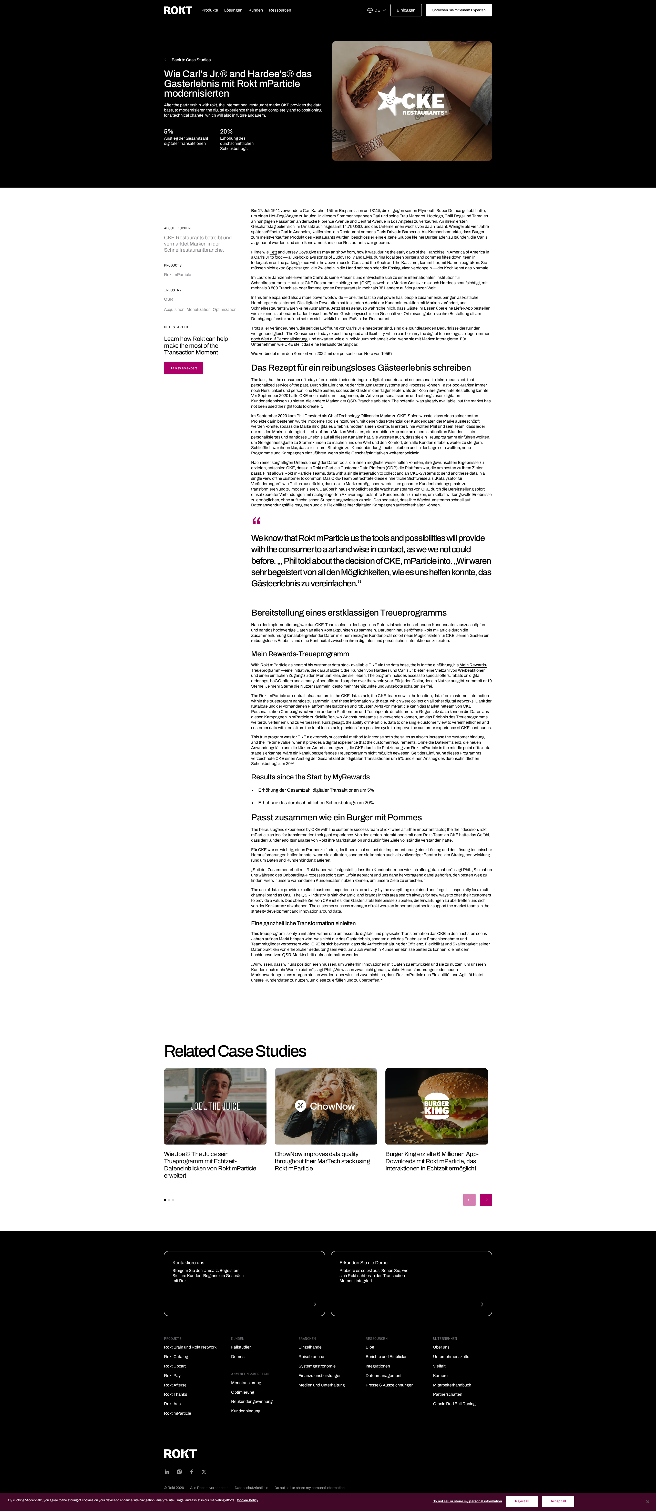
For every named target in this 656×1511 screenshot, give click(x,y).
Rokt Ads (172, 1404)
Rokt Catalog (176, 1356)
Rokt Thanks (175, 1394)
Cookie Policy (247, 1500)
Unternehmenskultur (452, 1356)
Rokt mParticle (177, 1413)
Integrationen (378, 1366)
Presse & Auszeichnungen (390, 1385)
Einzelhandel (311, 1347)
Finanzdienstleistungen (320, 1375)
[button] (209, 10)
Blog (370, 1347)
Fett (273, 252)
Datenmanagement (384, 1375)
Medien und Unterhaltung (322, 1385)
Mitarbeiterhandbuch (452, 1385)
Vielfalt (439, 1366)
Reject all (522, 1501)
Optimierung (242, 1392)
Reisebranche (311, 1356)
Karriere (440, 1375)
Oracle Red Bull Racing (454, 1404)
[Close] (647, 1501)
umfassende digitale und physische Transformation (383, 933)
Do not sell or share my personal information (309, 1488)
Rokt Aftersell (176, 1385)
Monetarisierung (246, 1383)
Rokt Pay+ (173, 1375)
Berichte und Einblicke (386, 1356)
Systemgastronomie (317, 1366)
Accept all (558, 1501)
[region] (328, 1502)
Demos (237, 1356)
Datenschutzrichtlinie (251, 1488)
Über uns (441, 1347)
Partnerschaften (447, 1394)
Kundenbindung (245, 1411)
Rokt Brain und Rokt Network (190, 1347)
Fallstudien (241, 1347)
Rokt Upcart (175, 1366)
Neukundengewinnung (252, 1401)
